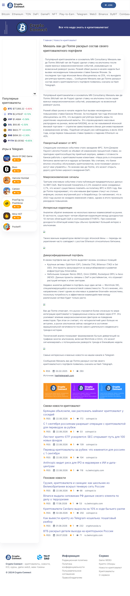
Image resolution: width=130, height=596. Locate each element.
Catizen (16, 189)
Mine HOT (17, 214)
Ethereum (17, 14)
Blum (14, 167)
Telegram (82, 14)
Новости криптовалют (65, 40)
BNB (10, 135)
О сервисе (104, 575)
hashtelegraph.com (64, 375)
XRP (10, 119)
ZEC (10, 130)
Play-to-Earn (66, 14)
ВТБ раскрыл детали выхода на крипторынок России (78, 531)
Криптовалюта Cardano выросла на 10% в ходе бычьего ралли (84, 508)
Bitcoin (6, 14)
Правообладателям (72, 577)
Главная (47, 40)
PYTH (11, 140)
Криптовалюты (106, 571)
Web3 (93, 14)
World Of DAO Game (22, 156)
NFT (54, 14)
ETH (10, 114)
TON (28, 14)
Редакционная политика (74, 560)
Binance (103, 14)
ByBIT (113, 14)
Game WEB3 (105, 560)
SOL (10, 124)
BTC (10, 108)
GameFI (45, 14)
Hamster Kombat (20, 178)
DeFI (35, 14)
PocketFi (16, 226)
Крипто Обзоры (107, 564)
